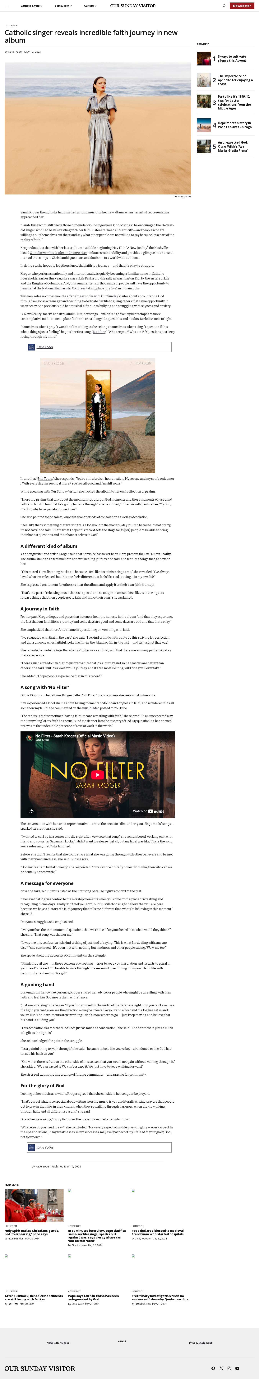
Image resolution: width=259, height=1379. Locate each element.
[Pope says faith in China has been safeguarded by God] (97, 1271)
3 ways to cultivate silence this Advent (232, 58)
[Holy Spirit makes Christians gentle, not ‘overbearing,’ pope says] (34, 1205)
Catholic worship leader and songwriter (58, 253)
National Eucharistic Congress (64, 288)
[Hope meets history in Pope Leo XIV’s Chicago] (204, 125)
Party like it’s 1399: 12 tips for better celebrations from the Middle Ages (234, 102)
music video (90, 708)
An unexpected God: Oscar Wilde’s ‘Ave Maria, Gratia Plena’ (232, 146)
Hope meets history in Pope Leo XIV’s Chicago (235, 125)
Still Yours (45, 478)
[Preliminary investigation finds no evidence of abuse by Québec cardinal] (161, 1271)
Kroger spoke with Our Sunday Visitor (101, 296)
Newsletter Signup (58, 1343)
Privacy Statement (200, 1343)
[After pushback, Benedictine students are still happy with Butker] (34, 1271)
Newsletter (242, 6)
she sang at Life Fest (76, 278)
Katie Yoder (45, 347)
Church (11, 1226)
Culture (12, 25)
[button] (7, 5)
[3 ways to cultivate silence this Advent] (204, 58)
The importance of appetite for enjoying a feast (235, 80)
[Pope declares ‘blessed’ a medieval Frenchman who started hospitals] (161, 1205)
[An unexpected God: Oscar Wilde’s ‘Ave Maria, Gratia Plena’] (204, 146)
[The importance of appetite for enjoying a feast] (204, 80)
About (122, 1341)
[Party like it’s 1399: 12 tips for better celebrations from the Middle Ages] (204, 101)
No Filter (99, 332)
